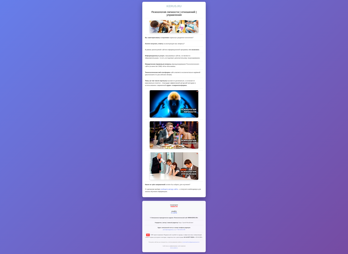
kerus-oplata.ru (174, 248)
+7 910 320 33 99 (180, 229)
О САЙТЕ (174, 213)
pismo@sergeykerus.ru (169, 229)
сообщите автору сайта (169, 189)
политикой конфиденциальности (190, 242)
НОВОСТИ (174, 206)
